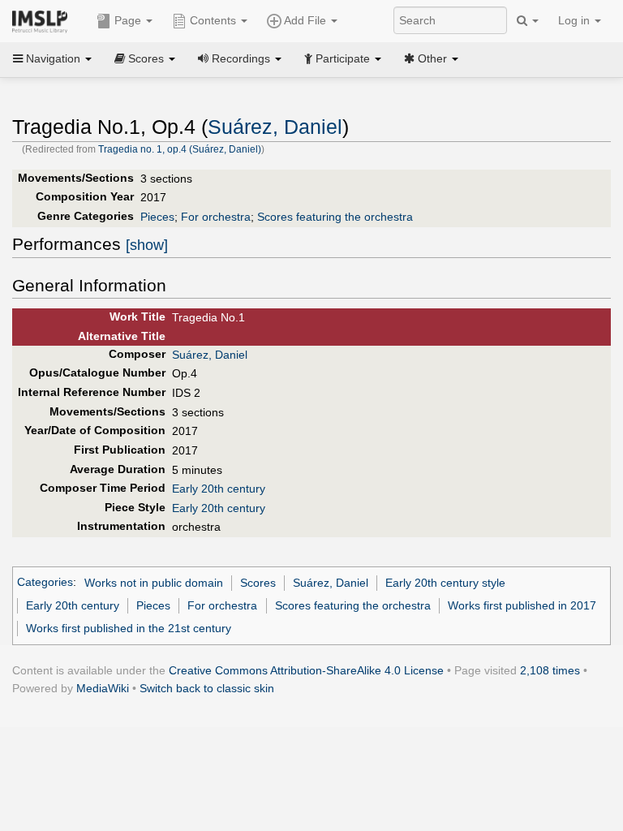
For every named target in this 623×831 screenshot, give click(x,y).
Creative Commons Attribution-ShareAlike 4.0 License (306, 670)
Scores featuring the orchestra (335, 216)
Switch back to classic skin (207, 688)
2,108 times (550, 670)
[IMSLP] (43, 20)
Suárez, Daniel (275, 127)
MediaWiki (102, 688)
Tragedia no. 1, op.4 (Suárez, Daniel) (179, 149)
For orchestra (216, 216)
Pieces (157, 216)
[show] (147, 245)
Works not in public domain (153, 582)
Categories (45, 582)
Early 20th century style (445, 582)
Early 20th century (218, 488)
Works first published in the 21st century (128, 628)
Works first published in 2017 (522, 605)
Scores (258, 582)
